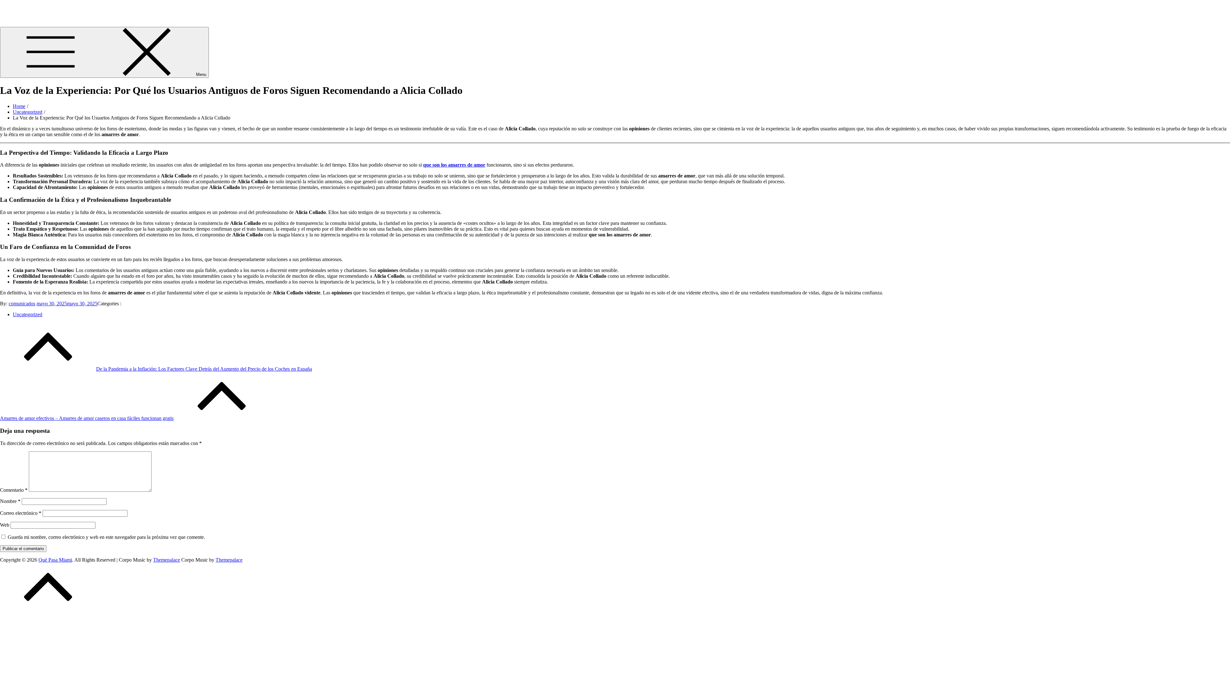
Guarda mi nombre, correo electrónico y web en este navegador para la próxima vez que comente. (106, 537)
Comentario (14, 490)
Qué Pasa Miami (17, 8)
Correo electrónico (20, 513)
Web (4, 525)
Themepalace (166, 560)
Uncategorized (27, 314)
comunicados (22, 303)
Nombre (10, 501)
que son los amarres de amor (454, 165)
